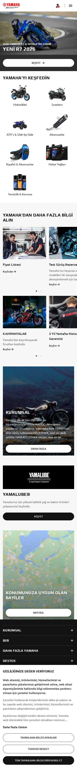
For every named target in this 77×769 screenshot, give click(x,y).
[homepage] (11, 5)
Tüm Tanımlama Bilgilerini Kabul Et (38, 760)
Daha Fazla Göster (15, 727)
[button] (70, 5)
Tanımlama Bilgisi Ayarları (38, 737)
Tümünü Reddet (38, 749)
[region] (38, 717)
